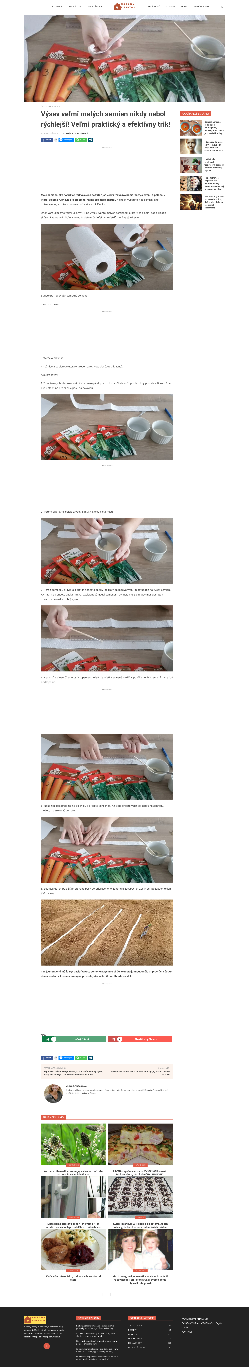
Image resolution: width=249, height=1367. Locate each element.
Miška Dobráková (77, 134)
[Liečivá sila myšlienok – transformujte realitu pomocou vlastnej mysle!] (191, 165)
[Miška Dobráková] (53, 1093)
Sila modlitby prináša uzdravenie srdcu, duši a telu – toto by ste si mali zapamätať (214, 202)
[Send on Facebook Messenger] (66, 140)
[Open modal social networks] (90, 140)
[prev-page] (104, 1294)
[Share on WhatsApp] (81, 140)
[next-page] (109, 1294)
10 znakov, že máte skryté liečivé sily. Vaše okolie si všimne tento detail (95, 1334)
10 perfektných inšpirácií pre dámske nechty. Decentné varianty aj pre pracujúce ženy (214, 183)
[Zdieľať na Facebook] (47, 140)
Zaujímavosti (140, 1270)
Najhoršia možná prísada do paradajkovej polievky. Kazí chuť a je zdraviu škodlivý (214, 127)
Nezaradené (73, 1165)
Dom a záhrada (53, 106)
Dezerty (140, 1217)
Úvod (43, 106)
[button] (222, 6)
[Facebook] (47, 1346)
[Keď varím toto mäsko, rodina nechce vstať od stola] (73, 1249)
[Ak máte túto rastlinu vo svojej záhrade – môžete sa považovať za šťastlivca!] (73, 1144)
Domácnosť (73, 1217)
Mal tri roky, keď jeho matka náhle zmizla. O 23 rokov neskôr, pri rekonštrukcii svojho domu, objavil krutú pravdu (140, 1280)
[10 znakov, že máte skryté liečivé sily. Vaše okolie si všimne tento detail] (191, 146)
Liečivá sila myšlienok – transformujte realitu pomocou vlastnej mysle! (214, 165)
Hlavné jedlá (140, 1165)
